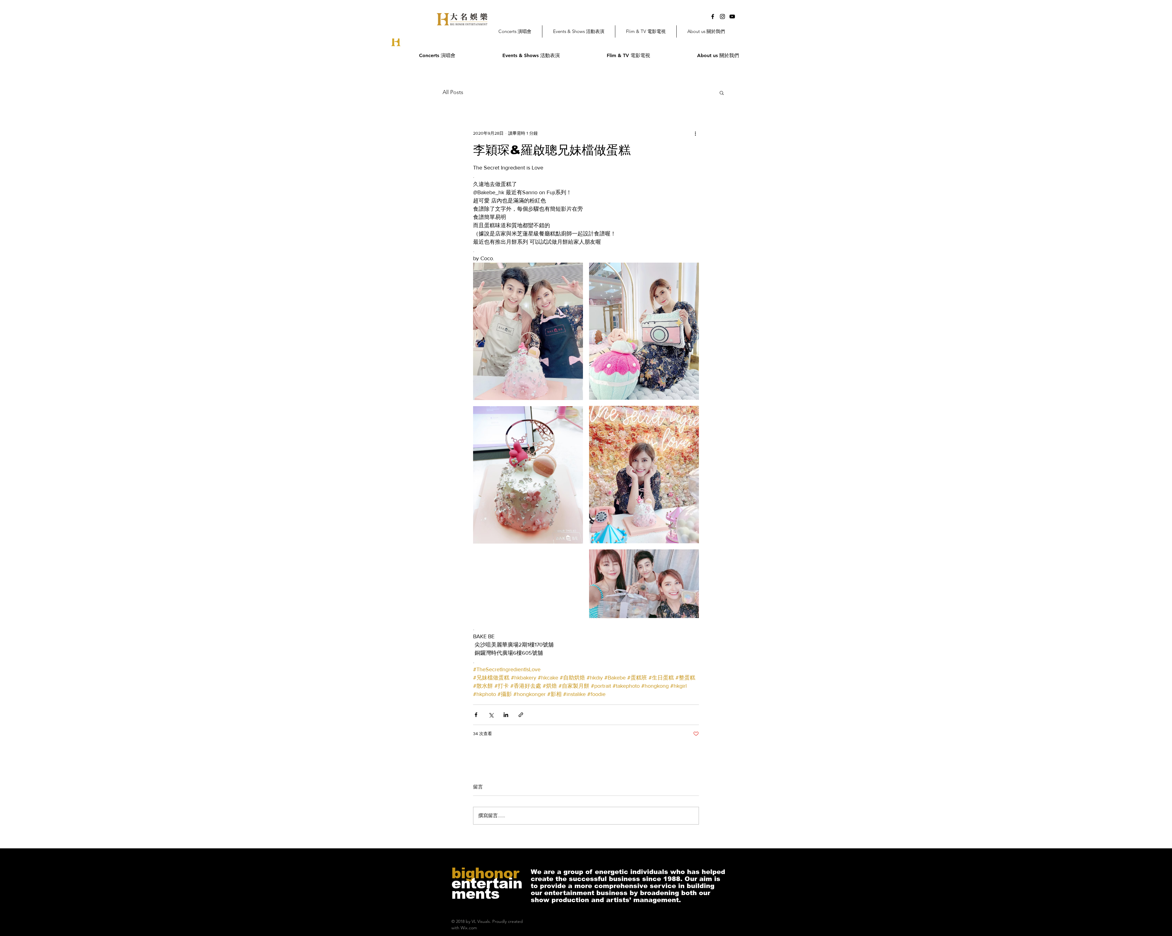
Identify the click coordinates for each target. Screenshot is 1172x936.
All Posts (453, 92)
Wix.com (469, 928)
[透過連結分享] (521, 715)
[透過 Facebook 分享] (476, 715)
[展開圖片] (528, 331)
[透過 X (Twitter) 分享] (491, 715)
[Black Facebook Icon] (712, 16)
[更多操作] (695, 133)
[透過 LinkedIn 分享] (506, 715)
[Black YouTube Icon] (732, 16)
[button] (722, 92)
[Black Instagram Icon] (722, 16)
